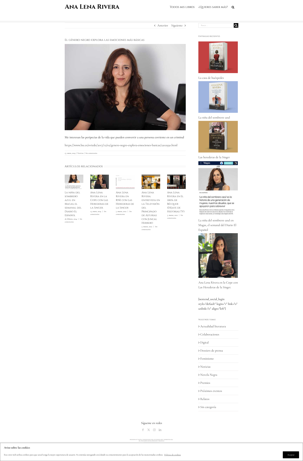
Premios (205, 383)
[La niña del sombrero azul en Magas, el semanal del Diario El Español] (74, 176)
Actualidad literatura (213, 326)
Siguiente (177, 25)
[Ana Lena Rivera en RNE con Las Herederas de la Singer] (125, 176)
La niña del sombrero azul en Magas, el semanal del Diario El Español (73, 204)
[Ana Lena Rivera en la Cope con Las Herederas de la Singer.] (99, 176)
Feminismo (207, 359)
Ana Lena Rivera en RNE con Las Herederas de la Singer (125, 200)
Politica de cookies (172, 454)
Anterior (162, 25)
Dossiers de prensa (211, 350)
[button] (233, 6)
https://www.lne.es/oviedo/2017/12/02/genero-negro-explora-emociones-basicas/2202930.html (121, 145)
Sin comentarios (91, 153)
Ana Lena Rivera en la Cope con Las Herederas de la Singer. (99, 200)
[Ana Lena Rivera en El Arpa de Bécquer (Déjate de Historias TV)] (176, 176)
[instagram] (154, 430)
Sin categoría (208, 407)
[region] (151, 452)
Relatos (204, 399)
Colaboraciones (209, 334)
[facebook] (143, 430)
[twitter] (148, 430)
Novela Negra (208, 375)
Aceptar (290, 454)
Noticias (80, 153)
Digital (204, 342)
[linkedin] (160, 430)
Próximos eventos (211, 391)
